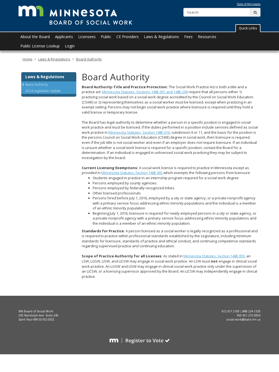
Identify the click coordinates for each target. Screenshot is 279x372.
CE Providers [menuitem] (127, 36)
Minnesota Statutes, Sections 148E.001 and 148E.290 (145, 91)
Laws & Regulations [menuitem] (161, 36)
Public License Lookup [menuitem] (40, 45)
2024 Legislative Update (43, 91)
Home (27, 59)
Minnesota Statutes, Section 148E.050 (214, 256)
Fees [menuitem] (188, 36)
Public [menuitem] (106, 36)
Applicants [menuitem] (64, 36)
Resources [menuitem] (207, 36)
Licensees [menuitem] (87, 36)
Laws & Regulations (54, 59)
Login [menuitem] (70, 45)
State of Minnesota (248, 4)
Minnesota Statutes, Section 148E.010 (139, 132)
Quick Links (248, 28)
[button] (247, 28)
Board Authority (89, 59)
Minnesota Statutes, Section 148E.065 (132, 172)
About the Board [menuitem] (35, 36)
